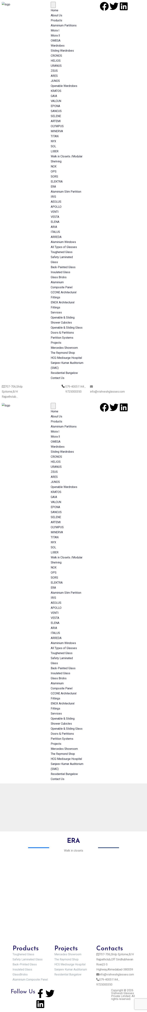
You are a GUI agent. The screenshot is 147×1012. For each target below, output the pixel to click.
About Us (56, 15)
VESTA (55, 217)
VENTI (55, 211)
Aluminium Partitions (64, 25)
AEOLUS (56, 201)
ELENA (55, 222)
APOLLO (56, 206)
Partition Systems (62, 337)
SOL (53, 146)
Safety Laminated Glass (27, 959)
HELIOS (56, 60)
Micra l (55, 30)
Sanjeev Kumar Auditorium (70, 969)
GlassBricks (20, 974)
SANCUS (56, 111)
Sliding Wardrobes (62, 50)
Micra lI (55, 35)
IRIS (53, 196)
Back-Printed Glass (25, 964)
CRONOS (56, 55)
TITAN (54, 136)
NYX (53, 141)
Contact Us (57, 378)
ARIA (54, 227)
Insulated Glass (60, 272)
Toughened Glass (61, 252)
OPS (53, 171)
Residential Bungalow (64, 373)
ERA (53, 186)
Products (56, 20)
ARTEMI (56, 121)
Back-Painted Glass (63, 267)
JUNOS (55, 81)
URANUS (56, 65)
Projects (56, 342)
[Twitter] (114, 6)
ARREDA (56, 237)
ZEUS (54, 70)
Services (56, 312)
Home (54, 10)
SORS (54, 176)
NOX (53, 166)
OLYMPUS (57, 126)
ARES (54, 76)
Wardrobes (58, 45)
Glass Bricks (59, 277)
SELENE (56, 116)
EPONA (55, 106)
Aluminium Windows (63, 242)
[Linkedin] (123, 6)
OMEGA (55, 40)
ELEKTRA (57, 181)
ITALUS (55, 232)
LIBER (54, 151)
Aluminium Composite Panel (30, 979)
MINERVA (57, 131)
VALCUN (56, 101)
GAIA (54, 96)
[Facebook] (104, 6)
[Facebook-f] (40, 993)
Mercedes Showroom (64, 347)
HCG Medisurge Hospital (66, 358)
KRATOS (56, 91)
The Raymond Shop (63, 352)
